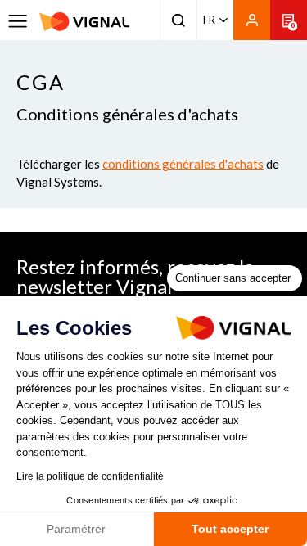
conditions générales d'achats (183, 163)
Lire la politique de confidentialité (90, 476)
